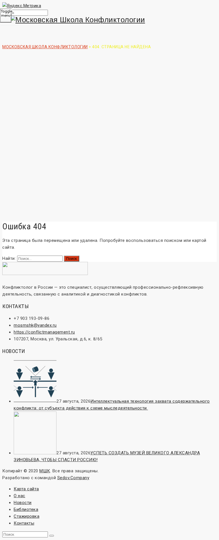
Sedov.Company (73, 477)
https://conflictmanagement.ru (44, 332)
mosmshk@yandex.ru (35, 325)
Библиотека (26, 509)
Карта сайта (26, 488)
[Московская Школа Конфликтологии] (109, 20)
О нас (19, 495)
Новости (23, 502)
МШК (44, 470)
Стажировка (26, 516)
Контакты (24, 523)
